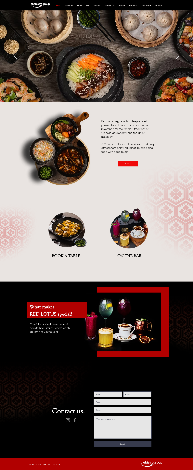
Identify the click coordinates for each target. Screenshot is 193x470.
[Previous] (16, 56)
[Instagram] (68, 420)
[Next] (177, 56)
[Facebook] (75, 420)
